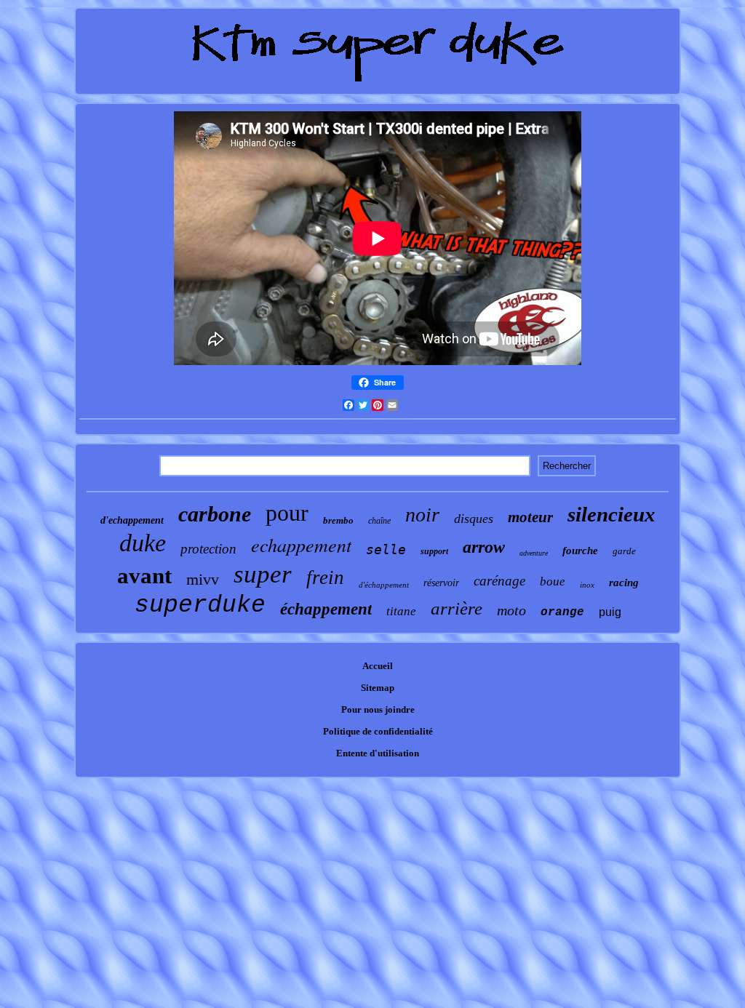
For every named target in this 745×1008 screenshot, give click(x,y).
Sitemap (377, 687)
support (434, 551)
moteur (530, 517)
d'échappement (384, 584)
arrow (484, 546)
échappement (326, 609)
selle (386, 549)
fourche (580, 550)
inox (587, 584)
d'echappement (132, 520)
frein (325, 577)
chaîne (379, 521)
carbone (214, 514)
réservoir (441, 582)
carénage (499, 580)
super (263, 574)
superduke (200, 605)
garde (624, 550)
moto (511, 610)
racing (624, 582)
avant (144, 575)
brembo (338, 520)
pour (287, 513)
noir (422, 514)
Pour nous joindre (378, 709)
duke (142, 542)
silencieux (611, 514)
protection (208, 548)
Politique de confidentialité (378, 731)
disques (473, 518)
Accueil (377, 665)
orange (562, 612)
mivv (202, 579)
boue (552, 581)
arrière (456, 608)
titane (401, 611)
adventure (533, 553)
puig (610, 612)
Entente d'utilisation (377, 753)
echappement (301, 544)
